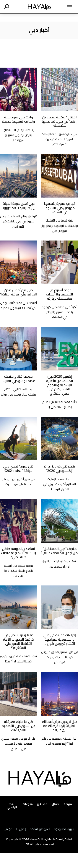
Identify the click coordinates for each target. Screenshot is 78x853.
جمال (55, 804)
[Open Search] (6, 6)
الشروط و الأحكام (40, 829)
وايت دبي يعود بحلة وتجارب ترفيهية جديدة (18, 119)
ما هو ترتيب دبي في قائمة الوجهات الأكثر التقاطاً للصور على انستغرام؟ (18, 641)
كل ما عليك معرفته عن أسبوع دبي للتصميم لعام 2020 (19, 725)
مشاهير (42, 804)
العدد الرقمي (12, 805)
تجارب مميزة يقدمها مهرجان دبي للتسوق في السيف (59, 207)
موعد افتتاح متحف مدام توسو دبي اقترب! (18, 378)
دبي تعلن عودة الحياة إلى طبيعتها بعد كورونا (18, 205)
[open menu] (66, 6)
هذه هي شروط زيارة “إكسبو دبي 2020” (59, 468)
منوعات (28, 804)
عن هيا (8, 829)
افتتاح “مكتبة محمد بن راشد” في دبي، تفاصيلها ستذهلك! (59, 121)
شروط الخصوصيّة (64, 829)
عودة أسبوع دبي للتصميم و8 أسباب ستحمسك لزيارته (59, 294)
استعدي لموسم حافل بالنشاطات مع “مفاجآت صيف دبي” (18, 552)
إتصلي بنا (21, 829)
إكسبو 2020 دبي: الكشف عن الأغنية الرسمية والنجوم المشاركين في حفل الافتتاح (59, 384)
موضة (67, 804)
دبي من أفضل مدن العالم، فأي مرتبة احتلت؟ (18, 292)
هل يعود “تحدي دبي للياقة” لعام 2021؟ (18, 468)
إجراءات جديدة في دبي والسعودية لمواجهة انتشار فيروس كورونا (59, 639)
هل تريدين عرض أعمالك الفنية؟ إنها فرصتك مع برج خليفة (59, 725)
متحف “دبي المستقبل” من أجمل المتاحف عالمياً (59, 550)
